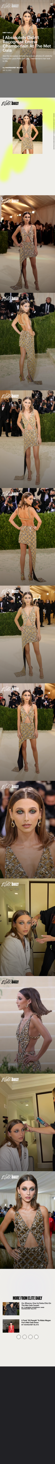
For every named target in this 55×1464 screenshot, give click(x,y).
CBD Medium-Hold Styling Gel (37, 1243)
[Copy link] (30, 1337)
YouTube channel (43, 176)
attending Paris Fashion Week (19, 167)
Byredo (45, 865)
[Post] (24, 1337)
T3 (32, 1156)
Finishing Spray (36, 1245)
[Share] (19, 1337)
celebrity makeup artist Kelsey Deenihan (35, 860)
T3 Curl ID (40, 1156)
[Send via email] (36, 1337)
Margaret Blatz (14, 67)
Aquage (22, 1243)
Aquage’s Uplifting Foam (32, 1241)
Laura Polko (44, 956)
